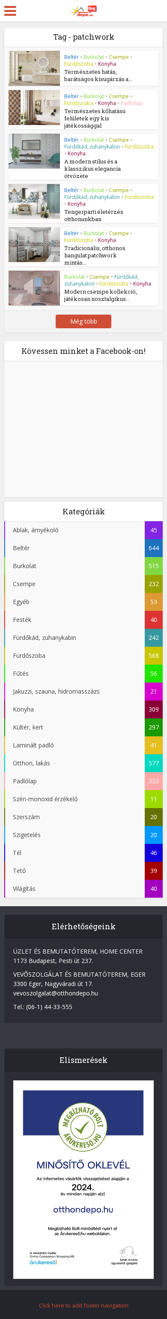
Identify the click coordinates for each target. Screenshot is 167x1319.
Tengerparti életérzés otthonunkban (93, 215)
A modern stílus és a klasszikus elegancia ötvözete (92, 169)
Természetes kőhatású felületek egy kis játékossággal (94, 118)
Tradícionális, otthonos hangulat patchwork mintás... (94, 255)
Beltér (71, 57)
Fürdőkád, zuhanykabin (92, 146)
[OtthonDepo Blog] (83, 9)
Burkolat (94, 57)
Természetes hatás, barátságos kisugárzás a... (98, 75)
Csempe (119, 57)
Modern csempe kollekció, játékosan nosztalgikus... (100, 295)
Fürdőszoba (78, 63)
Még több (83, 321)
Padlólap (132, 103)
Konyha (107, 63)
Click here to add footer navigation (83, 1305)
